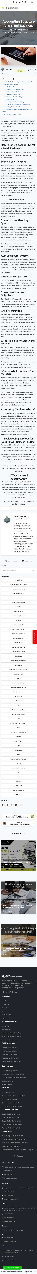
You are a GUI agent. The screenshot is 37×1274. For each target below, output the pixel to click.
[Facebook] (13, 2)
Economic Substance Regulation (18, 669)
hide (12, 79)
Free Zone (18, 696)
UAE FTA (18, 763)
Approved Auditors (18, 593)
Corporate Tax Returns (18, 651)
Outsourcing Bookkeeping (18, 732)
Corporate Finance (18, 638)
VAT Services (18, 795)
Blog (10, 30)
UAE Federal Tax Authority (18, 759)
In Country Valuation (18, 710)
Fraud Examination (18, 692)
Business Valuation (18, 625)
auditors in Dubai (24, 466)
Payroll (18, 736)
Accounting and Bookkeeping (18, 584)
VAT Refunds (18, 786)
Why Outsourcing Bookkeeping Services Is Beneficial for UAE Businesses (17, 907)
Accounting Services (21, 30)
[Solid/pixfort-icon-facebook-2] (3, 992)
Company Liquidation (18, 634)
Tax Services (18, 750)
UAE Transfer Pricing (18, 768)
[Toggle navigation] (32, 8)
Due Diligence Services (18, 660)
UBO (18, 772)
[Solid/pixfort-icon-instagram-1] (9, 992)
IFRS (18, 705)
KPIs (18, 719)
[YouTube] (19, 2)
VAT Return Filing (18, 790)
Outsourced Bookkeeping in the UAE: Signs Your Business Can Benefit (18, 863)
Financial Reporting (18, 683)
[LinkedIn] (22, 2)
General (18, 701)
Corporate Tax (18, 643)
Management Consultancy (18, 723)
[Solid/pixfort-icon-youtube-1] (16, 992)
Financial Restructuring (18, 687)
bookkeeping (8, 402)
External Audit (18, 674)
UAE (18, 754)
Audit (18, 598)
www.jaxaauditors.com (20, 519)
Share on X (28, 561)
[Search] (33, 571)
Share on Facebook (13, 561)
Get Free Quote (34, 637)
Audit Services (18, 611)
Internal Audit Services (18, 714)
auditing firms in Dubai (26, 482)
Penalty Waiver (18, 741)
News (18, 728)
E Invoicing (18, 665)
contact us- (25, 501)
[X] (16, 2)
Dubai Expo (18, 656)
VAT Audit (18, 781)
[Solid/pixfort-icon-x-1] (6, 992)
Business (18, 620)
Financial (18, 678)
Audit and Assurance (18, 602)
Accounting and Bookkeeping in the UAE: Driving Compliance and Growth (17, 950)
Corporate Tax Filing (18, 647)
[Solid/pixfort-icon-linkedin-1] (13, 992)
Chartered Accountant (18, 629)
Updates (18, 777)
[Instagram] (25, 2)
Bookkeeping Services (18, 616)
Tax (18, 745)
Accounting (18, 580)
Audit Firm (18, 607)
